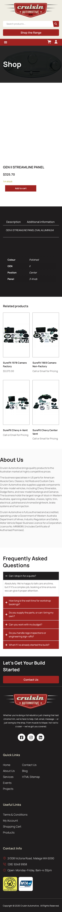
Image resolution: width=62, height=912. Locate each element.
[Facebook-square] (21, 737)
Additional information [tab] (41, 222)
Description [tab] (13, 222)
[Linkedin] (40, 737)
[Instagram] (31, 737)
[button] (5, 42)
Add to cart (20, 188)
